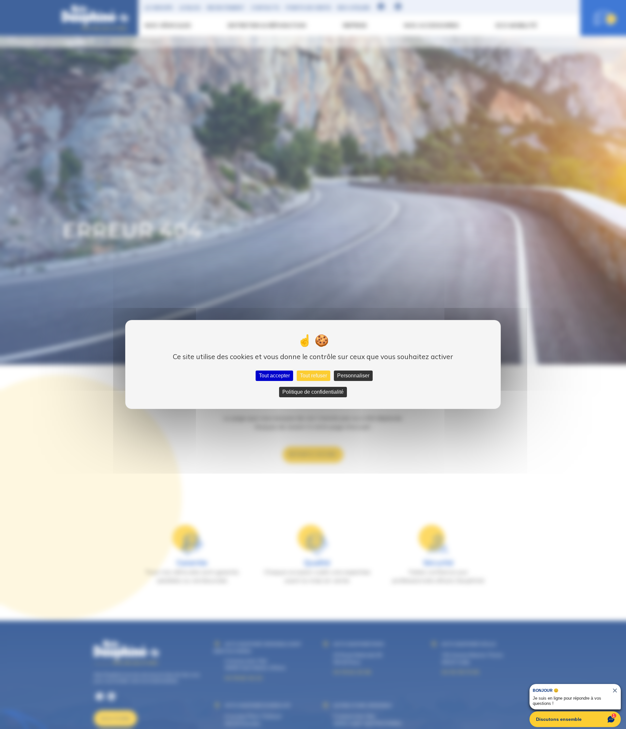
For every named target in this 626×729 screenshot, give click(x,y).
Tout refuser (313, 375)
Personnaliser (353, 375)
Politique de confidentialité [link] (313, 392)
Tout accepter (274, 375)
